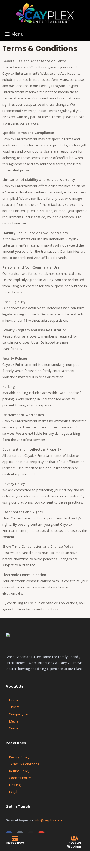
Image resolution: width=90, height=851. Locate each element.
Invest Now (15, 842)
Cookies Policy (20, 778)
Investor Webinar (74, 844)
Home (13, 700)
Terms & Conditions (24, 764)
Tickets (14, 707)
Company (16, 714)
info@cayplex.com (48, 820)
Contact (15, 728)
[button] (14, 33)
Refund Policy (19, 771)
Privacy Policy (19, 757)
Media (13, 721)
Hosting (15, 785)
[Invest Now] (15, 838)
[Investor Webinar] (74, 838)
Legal (13, 791)
